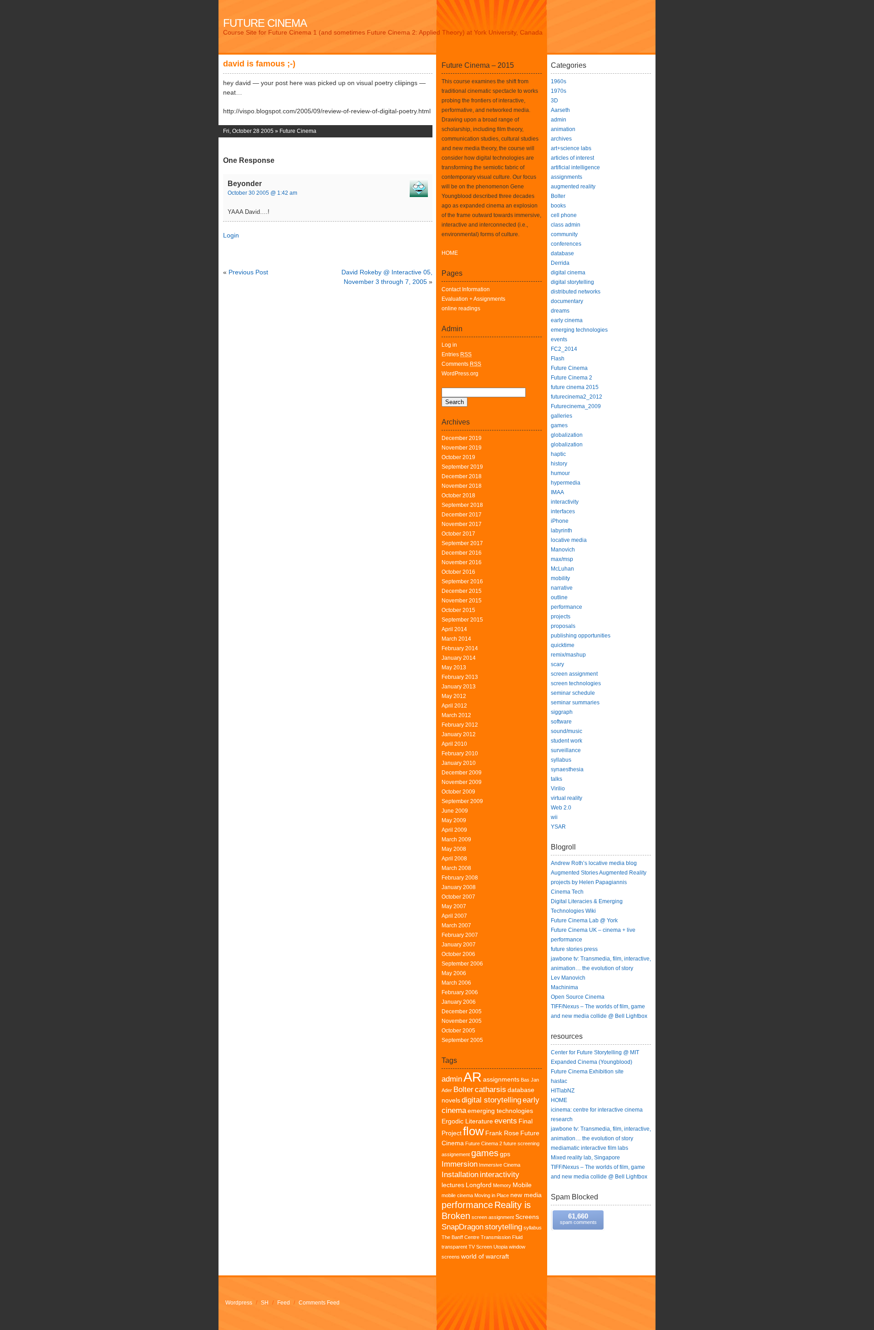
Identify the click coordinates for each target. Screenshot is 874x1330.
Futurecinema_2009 (576, 406)
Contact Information (466, 289)
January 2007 (459, 944)
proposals (563, 626)
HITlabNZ (562, 1090)
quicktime (562, 645)
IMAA (557, 492)
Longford (479, 1185)
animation (563, 129)
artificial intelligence (575, 167)
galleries (561, 416)
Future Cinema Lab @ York (584, 920)
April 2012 (454, 706)
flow (473, 1131)
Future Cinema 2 (483, 1143)
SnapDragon (462, 1227)
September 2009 (462, 801)
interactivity (499, 1174)
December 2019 (462, 438)
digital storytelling (491, 1100)
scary (557, 664)
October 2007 (458, 897)
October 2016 (458, 572)
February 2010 (460, 753)
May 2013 (454, 667)
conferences (566, 244)
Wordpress (238, 1303)
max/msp (562, 559)
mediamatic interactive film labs (589, 1148)
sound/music (566, 731)
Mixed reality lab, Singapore (585, 1157)
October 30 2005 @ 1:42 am (262, 193)
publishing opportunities (580, 635)
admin (452, 1079)
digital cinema (568, 272)
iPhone (560, 521)
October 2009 (458, 792)
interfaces (563, 511)
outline (559, 597)
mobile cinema (457, 1195)
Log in (449, 345)
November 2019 (462, 448)
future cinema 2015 (575, 387)
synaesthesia (567, 769)
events (505, 1121)
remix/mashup (568, 655)
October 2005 (458, 1030)
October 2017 (458, 534)
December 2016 (462, 553)
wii (554, 817)
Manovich (563, 549)
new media (526, 1195)
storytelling (503, 1227)
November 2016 (462, 562)
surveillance (566, 750)
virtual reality (566, 798)
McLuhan (562, 569)
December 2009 (462, 772)
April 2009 (454, 830)
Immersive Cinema (499, 1165)
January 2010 (459, 763)
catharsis (490, 1089)
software (561, 721)
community (564, 234)
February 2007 (460, 935)
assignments (501, 1079)
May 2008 (454, 849)
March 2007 (456, 925)
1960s (558, 81)
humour (560, 473)
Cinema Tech (567, 892)
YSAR (558, 827)
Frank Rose (502, 1133)
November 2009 (462, 782)
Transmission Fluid (502, 1237)
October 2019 (458, 457)
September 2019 (462, 467)
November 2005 (462, 1021)
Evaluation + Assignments (473, 299)
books (558, 205)
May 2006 (454, 973)
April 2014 (454, 629)
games (484, 1153)
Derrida (560, 263)
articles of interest (572, 158)
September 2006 (462, 964)
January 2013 (459, 686)
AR (472, 1076)
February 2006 (460, 992)
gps (505, 1154)
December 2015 (462, 591)
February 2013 (460, 677)
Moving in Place (491, 1195)
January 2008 (459, 887)
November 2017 (462, 524)
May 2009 (454, 820)
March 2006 (456, 983)
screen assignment (493, 1217)
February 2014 (460, 648)
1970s (558, 91)
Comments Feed (319, 1303)
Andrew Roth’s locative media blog (594, 863)
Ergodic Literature (467, 1121)
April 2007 (454, 916)
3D (554, 100)
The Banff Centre (460, 1237)
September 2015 (462, 620)
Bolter (463, 1089)
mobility (560, 578)
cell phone (564, 215)
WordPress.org (460, 373)
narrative (562, 588)
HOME (450, 253)
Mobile (522, 1185)
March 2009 (456, 839)
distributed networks (575, 291)
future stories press (574, 949)
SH (265, 1303)
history (559, 463)
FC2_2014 (564, 349)
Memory (502, 1185)
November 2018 (462, 486)
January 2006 (459, 1002)
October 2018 (458, 495)
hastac (559, 1081)
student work (566, 741)
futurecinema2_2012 (576, 397)
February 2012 (460, 725)
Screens (527, 1217)
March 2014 (456, 639)
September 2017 (462, 543)
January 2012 (459, 734)
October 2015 (458, 610)
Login (231, 235)
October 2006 (458, 954)
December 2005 (462, 1011)
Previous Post (248, 272)
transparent (454, 1246)
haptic (558, 454)
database (562, 253)
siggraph (562, 712)
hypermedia (565, 483)
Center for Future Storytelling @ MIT (595, 1052)
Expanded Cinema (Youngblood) (591, 1062)
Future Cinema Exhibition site (587, 1071)
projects (560, 616)
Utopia (500, 1246)
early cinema (567, 320)
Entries (457, 354)
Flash (557, 358)
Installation (460, 1174)
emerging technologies (500, 1110)
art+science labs (571, 148)
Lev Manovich (568, 978)
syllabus (532, 1227)
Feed (283, 1303)
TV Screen (480, 1246)
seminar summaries (575, 702)
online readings (461, 308)
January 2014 (459, 658)
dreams (560, 311)
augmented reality (573, 186)
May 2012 (454, 696)
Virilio (558, 788)
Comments (461, 364)
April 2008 (454, 858)
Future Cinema (265, 23)
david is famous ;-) (259, 63)
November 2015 (462, 600)
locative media (569, 540)
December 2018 (462, 476)
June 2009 (455, 811)
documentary (567, 301)
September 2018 (462, 505)
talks (556, 779)
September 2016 (462, 581)
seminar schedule (573, 693)
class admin (565, 225)
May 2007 (454, 906)
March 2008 (456, 868)
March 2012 (456, 715)
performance (467, 1205)
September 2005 (462, 1040)
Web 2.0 (561, 807)
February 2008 (460, 878)
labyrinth (561, 530)
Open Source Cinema (578, 997)
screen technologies (576, 683)
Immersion (460, 1164)
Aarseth (560, 110)
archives (561, 139)
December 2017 (462, 514)
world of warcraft (485, 1256)
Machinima (564, 987)
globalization (567, 435)
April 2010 (454, 744)
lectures (453, 1185)
